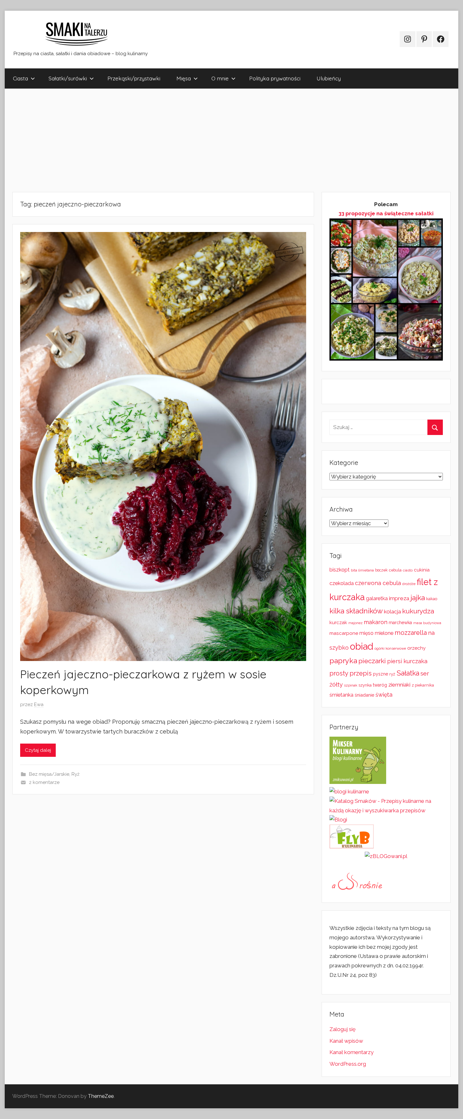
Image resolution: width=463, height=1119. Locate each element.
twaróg (380, 684)
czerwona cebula (378, 583)
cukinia (422, 570)
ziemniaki (399, 684)
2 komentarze (44, 782)
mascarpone (343, 633)
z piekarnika (423, 685)
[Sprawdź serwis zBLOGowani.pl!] (386, 856)
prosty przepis (350, 673)
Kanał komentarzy (351, 1052)
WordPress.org (347, 1064)
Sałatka (408, 673)
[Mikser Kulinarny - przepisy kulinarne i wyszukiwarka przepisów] (357, 782)
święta (383, 694)
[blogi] (338, 819)
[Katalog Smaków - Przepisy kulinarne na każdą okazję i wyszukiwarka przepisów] (386, 810)
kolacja (392, 611)
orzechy (416, 648)
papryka (343, 660)
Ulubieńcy (329, 78)
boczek (381, 570)
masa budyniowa (427, 623)
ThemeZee (101, 1096)
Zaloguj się (342, 1029)
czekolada (341, 583)
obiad (361, 646)
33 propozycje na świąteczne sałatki (386, 213)
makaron (375, 622)
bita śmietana (362, 570)
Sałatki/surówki (68, 78)
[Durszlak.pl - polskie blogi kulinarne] (349, 791)
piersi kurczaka (407, 661)
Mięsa (183, 78)
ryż (392, 673)
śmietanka (341, 695)
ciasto (408, 570)
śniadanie (364, 695)
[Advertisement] (194, 140)
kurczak (338, 622)
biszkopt (339, 570)
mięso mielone (376, 633)
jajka (417, 597)
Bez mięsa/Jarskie (49, 774)
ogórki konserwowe (390, 648)
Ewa (38, 704)
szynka (365, 685)
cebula (395, 570)
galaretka (377, 598)
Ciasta (20, 78)
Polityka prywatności (274, 78)
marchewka (400, 622)
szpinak (350, 685)
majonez (355, 623)
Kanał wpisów (346, 1041)
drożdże (408, 584)
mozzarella (411, 632)
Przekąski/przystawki (133, 78)
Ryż (75, 774)
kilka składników (356, 611)
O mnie (220, 78)
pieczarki (372, 661)
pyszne (380, 673)
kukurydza (418, 611)
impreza (399, 598)
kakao (431, 598)
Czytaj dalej (38, 750)
